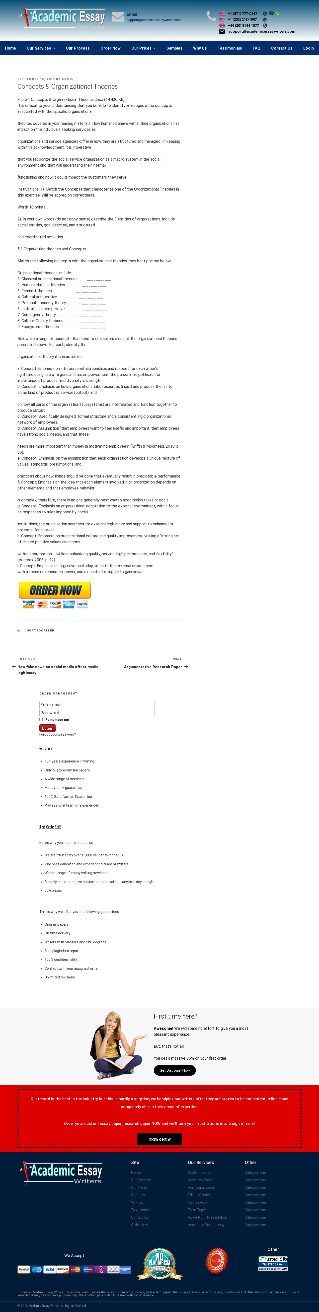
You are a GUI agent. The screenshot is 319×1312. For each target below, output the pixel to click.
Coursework (197, 1202)
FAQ (256, 48)
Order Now (110, 48)
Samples (174, 48)
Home (10, 48)
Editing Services (200, 1195)
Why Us (200, 48)
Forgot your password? (57, 734)
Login (308, 48)
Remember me (57, 720)
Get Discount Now (175, 1070)
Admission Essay (202, 1187)
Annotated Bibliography (206, 1225)
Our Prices (141, 48)
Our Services (39, 48)
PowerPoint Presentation (207, 1217)
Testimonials (230, 48)
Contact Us (282, 48)
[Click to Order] (54, 609)
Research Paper (200, 1180)
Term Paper (197, 1210)
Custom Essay (199, 1172)
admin (68, 79)
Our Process (78, 48)
